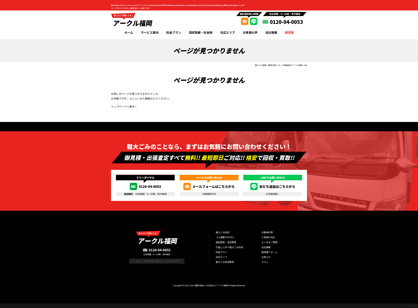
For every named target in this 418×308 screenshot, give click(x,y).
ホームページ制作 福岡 (409, 305)
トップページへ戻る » (124, 106)
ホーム (128, 32)
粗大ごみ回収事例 (225, 262)
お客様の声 (250, 32)
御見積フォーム (269, 252)
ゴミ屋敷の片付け (225, 237)
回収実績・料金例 (200, 32)
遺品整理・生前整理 (226, 242)
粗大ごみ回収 (222, 232)
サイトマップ (171, 261)
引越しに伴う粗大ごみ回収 (229, 247)
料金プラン (173, 32)
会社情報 (271, 32)
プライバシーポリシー (154, 261)
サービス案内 (150, 32)
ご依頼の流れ (268, 237)
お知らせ (266, 257)
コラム (264, 262)
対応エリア (227, 32)
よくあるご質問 (269, 242)
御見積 (289, 32)
